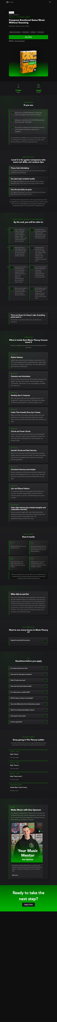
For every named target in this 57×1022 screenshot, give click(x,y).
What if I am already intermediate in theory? (22, 710)
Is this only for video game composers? (21, 674)
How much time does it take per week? (21, 686)
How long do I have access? (18, 716)
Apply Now (28, 904)
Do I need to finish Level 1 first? (19, 668)
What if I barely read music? (18, 680)
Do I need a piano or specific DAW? (20, 692)
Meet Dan (15, 875)
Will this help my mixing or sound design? (22, 698)
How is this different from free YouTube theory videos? (25, 704)
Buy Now (28, 37)
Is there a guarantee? (16, 722)
